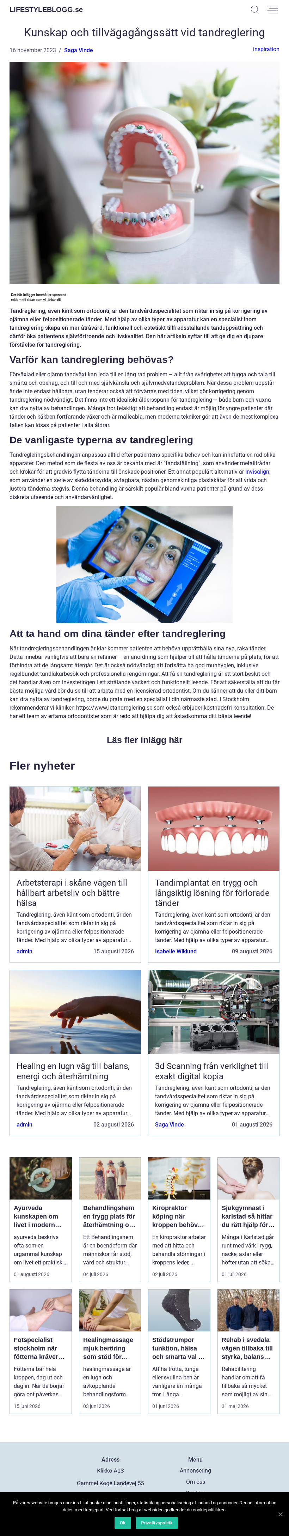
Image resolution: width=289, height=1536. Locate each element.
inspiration (266, 49)
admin (24, 951)
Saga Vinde (78, 50)
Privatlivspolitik (157, 1522)
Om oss (195, 1482)
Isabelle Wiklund (176, 951)
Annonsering (195, 1470)
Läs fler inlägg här (145, 740)
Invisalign (257, 471)
